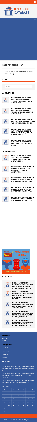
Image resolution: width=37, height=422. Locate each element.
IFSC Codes (5, 347)
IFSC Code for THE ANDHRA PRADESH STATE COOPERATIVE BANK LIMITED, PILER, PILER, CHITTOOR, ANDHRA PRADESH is (23, 121)
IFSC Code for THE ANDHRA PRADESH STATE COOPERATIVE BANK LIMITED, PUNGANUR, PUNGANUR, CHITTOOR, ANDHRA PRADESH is (18, 368)
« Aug (3, 411)
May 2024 (4, 340)
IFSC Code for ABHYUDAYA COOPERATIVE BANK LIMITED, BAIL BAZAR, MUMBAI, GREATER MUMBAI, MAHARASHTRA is (22, 179)
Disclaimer (4, 357)
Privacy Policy (5, 351)
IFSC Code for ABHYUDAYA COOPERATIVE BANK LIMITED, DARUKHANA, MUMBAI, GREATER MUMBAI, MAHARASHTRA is (22, 198)
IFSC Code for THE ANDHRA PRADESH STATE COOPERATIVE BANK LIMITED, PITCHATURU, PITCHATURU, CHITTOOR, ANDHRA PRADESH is (22, 295)
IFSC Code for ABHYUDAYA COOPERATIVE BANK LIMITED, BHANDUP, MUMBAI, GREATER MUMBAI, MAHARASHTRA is (22, 189)
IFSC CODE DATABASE (18, 420)
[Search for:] (18, 86)
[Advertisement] (18, 41)
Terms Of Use (5, 354)
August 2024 (5, 338)
